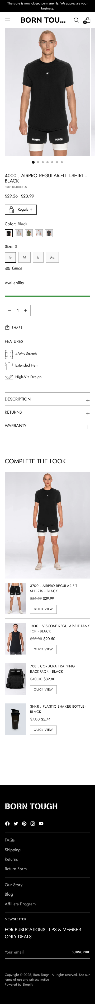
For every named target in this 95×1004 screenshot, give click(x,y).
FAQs (10, 840)
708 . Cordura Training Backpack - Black (52, 669)
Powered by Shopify (19, 984)
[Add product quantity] (10, 310)
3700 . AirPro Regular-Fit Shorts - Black (53, 588)
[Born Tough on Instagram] (33, 824)
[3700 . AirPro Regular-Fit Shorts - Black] (15, 598)
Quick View (43, 609)
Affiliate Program (20, 904)
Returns (11, 859)
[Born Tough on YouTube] (42, 824)
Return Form (16, 869)
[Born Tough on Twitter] (16, 824)
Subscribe (81, 952)
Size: (11, 247)
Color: (16, 224)
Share (17, 327)
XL (52, 257)
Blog (9, 894)
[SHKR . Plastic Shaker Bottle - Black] (15, 719)
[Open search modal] (76, 19)
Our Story (13, 885)
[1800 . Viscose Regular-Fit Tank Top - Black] (15, 639)
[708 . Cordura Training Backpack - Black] (15, 679)
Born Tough (41, 974)
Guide (17, 268)
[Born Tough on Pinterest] (25, 824)
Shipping (13, 850)
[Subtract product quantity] (25, 310)
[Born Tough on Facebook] (8, 824)
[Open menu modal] (7, 19)
